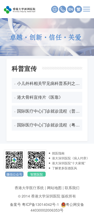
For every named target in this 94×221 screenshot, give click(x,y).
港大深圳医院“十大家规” (68, 163)
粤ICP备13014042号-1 (40, 204)
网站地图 (54, 187)
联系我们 (72, 187)
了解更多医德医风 (64, 168)
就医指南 (58, 153)
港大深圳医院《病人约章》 (71, 158)
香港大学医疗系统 (29, 187)
